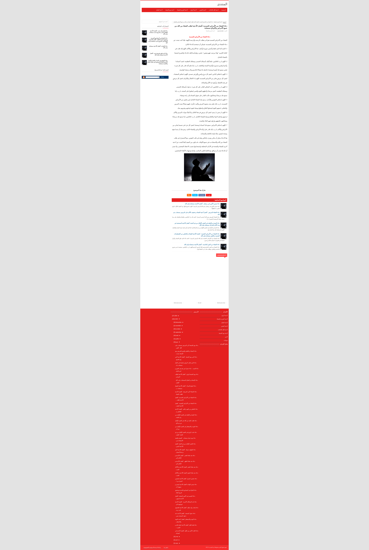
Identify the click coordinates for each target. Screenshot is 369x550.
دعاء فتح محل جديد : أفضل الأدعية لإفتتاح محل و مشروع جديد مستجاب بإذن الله (158, 32)
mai (177, 536)
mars (176, 543)
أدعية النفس (224, 326)
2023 (176, 319)
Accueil (199, 302)
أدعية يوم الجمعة (223, 333)
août (177, 335)
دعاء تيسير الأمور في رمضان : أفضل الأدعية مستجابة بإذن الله (202, 203)
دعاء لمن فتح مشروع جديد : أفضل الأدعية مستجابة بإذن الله (159, 54)
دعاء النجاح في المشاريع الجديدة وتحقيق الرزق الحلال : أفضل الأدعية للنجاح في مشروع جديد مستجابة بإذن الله (158, 40)
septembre (178, 332)
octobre (178, 329)
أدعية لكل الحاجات (223, 329)
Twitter (195, 195)
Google (209, 195)
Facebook (201, 195)
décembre (179, 322)
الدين (226, 337)
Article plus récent (221, 302)
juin (177, 342)
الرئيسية (223, 10)
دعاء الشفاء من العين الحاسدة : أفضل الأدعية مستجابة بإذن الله (202, 244)
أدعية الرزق (225, 315)
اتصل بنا (166, 547)
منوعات (226, 340)
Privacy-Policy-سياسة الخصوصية (152, 547)
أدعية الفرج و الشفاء (210, 30)
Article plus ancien (178, 302)
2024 (175, 315)
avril (176, 540)
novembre (178, 325)
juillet (177, 339)
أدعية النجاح (224, 322)
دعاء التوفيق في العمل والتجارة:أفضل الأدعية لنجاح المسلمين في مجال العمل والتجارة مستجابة (157, 62)
